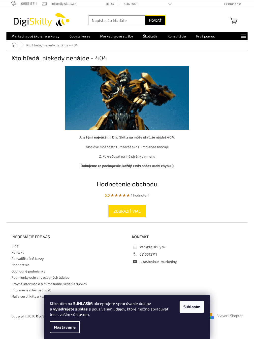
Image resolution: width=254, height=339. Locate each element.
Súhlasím (191, 306)
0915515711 (148, 254)
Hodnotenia (20, 265)
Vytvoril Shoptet (230, 316)
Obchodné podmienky (28, 271)
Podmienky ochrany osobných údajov (40, 277)
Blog (110, 4)
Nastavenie (65, 327)
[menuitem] (35, 36)
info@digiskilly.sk (152, 247)
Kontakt (131, 4)
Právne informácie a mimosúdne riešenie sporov (49, 284)
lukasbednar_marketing (158, 261)
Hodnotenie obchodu (127, 184)
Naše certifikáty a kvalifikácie (34, 296)
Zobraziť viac (127, 211)
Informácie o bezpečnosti (31, 290)
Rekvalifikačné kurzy (27, 258)
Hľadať (155, 20)
